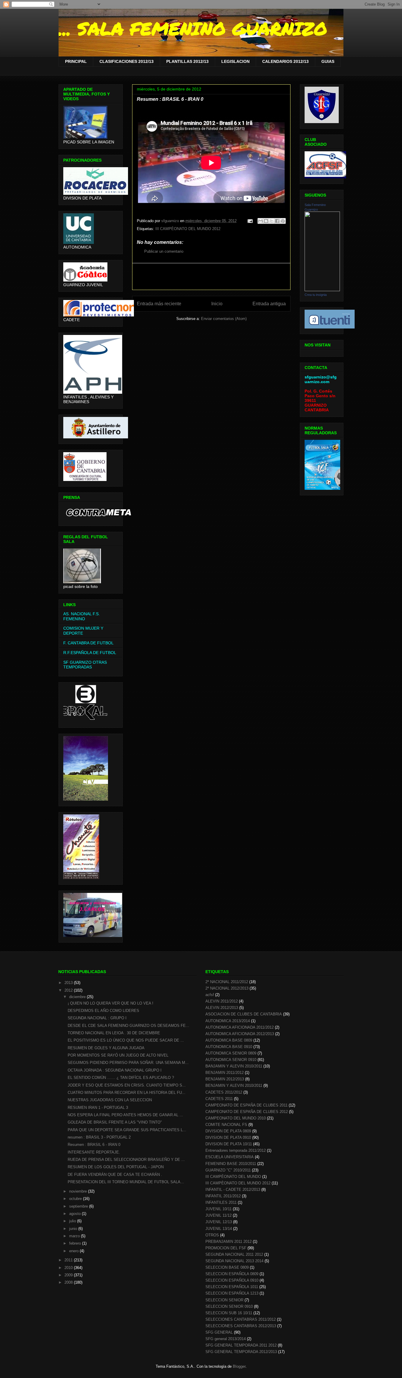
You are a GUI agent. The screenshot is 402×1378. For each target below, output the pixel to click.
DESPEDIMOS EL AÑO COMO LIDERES (103, 1010)
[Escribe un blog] (266, 221)
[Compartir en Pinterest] (283, 221)
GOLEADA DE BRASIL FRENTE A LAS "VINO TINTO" (115, 1122)
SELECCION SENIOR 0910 (229, 1306)
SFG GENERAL (219, 1332)
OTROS (212, 1235)
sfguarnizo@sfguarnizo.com (321, 379)
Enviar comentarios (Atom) (224, 318)
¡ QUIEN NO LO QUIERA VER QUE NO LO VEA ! (110, 1003)
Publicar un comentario (163, 251)
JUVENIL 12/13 (218, 1222)
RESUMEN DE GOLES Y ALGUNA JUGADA (106, 1048)
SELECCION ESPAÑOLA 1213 (231, 1293)
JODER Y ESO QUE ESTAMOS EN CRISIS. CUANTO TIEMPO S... (127, 1085)
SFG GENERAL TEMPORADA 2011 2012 (241, 1345)
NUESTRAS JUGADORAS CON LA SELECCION (110, 1100)
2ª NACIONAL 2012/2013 (226, 988)
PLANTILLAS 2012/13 (187, 61)
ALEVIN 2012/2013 (221, 1007)
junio (73, 1228)
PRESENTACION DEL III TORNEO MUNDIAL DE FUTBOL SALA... (126, 1182)
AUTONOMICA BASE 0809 (228, 1040)
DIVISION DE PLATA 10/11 (228, 1144)
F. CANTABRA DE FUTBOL (88, 643)
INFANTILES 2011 (221, 1202)
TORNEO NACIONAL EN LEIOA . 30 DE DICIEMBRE (114, 1033)
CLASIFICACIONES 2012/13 (126, 61)
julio (73, 1221)
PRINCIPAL (76, 61)
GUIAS (327, 61)
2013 (69, 982)
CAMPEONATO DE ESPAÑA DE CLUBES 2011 (246, 1105)
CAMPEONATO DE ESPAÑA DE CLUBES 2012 (246, 1111)
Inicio (216, 303)
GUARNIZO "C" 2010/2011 (228, 1170)
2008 (69, 1282)
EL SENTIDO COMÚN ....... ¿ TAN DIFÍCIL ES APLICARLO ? (121, 1077)
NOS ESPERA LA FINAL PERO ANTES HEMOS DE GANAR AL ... (125, 1115)
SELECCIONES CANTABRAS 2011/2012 (240, 1319)
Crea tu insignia (316, 294)
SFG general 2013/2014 (225, 1339)
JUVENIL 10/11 (218, 1209)
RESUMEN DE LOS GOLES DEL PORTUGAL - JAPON (116, 1167)
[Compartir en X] (272, 221)
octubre (76, 1198)
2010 (69, 1267)
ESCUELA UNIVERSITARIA (229, 1157)
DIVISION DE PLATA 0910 (228, 1137)
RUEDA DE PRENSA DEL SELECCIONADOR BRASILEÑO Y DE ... (126, 1159)
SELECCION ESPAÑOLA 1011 (231, 1287)
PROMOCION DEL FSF (225, 1248)
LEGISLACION (235, 61)
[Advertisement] (211, 276)
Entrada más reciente (159, 303)
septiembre (79, 1206)
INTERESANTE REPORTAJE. (94, 1152)
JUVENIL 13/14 (218, 1228)
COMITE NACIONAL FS (226, 1124)
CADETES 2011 (219, 1099)
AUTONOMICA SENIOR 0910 (230, 1059)
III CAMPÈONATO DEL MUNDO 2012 (187, 229)
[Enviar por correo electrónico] (260, 221)
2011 (69, 1260)
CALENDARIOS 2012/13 (285, 61)
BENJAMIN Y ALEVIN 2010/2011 (233, 1085)
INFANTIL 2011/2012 (223, 1196)
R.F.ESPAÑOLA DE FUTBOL (89, 652)
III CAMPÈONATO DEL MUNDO (233, 1176)
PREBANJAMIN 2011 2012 (228, 1241)
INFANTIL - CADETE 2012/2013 (232, 1189)
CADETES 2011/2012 (223, 1092)
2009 (69, 1275)
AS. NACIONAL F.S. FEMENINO (81, 616)
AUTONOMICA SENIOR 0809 (230, 1053)
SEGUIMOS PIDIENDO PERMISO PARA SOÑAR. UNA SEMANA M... (128, 1062)
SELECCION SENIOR (224, 1300)
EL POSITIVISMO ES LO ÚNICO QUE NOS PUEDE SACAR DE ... (126, 1040)
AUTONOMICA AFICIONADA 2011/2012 (239, 1027)
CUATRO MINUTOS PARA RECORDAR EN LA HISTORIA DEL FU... (126, 1092)
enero (74, 1251)
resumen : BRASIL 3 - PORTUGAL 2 (99, 1137)
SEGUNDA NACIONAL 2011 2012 (234, 1254)
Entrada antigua (269, 303)
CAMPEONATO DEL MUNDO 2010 (235, 1118)
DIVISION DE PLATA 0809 (228, 1131)
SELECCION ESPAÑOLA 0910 (231, 1280)
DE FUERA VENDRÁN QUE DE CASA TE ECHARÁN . (115, 1174)
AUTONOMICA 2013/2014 (227, 1021)
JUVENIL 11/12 (218, 1215)
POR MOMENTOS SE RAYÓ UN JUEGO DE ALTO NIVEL (118, 1055)
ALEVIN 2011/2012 (221, 1001)
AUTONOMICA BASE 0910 (228, 1047)
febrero (75, 1243)
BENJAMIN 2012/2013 (224, 1079)
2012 (69, 990)
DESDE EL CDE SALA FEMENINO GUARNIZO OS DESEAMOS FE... (128, 1025)
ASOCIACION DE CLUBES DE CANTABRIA (243, 1014)
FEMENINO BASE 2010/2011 (230, 1163)
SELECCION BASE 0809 (227, 1267)
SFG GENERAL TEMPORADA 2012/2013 (241, 1351)
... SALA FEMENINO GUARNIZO (193, 28)
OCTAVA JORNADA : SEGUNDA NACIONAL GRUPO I (115, 1070)
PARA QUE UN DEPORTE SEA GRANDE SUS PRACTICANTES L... (127, 1130)
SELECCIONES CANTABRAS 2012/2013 (240, 1326)
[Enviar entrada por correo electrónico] (249, 221)
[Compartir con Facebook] (277, 221)
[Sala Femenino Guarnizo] (322, 289)
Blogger (239, 1366)
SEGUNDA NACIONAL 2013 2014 (234, 1261)
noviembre (78, 1191)
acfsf (209, 995)
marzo (75, 1236)
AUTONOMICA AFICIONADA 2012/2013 (239, 1034)
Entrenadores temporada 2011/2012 (235, 1150)
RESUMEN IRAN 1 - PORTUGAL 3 (98, 1107)
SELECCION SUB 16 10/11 (228, 1313)
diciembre (78, 997)
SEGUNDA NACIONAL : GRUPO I (97, 1018)
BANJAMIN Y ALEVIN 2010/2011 (233, 1066)
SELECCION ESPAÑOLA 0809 (231, 1274)
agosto (75, 1213)
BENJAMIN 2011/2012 (224, 1072)
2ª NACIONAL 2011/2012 (226, 982)
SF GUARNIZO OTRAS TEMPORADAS (85, 665)
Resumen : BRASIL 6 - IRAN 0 (94, 1144)
